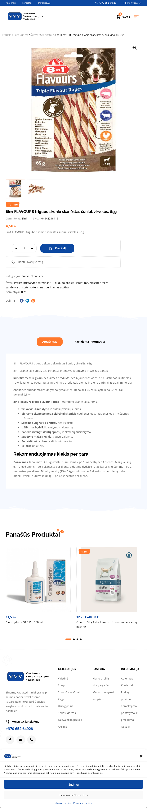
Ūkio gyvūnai (66, 706)
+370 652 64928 (19, 728)
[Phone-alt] (31, 739)
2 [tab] (74, 639)
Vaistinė (63, 678)
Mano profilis (101, 678)
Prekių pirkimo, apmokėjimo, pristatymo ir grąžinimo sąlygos (129, 709)
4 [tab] (81, 639)
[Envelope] (20, 739)
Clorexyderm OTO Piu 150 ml (24, 622)
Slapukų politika (63, 803)
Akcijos (62, 727)
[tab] (49, 341)
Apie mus (127, 678)
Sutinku (74, 784)
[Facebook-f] (10, 739)
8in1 (24, 218)
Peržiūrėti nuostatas (74, 795)
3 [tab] (77, 639)
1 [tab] (68, 639)
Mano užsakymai (103, 692)
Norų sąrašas (101, 685)
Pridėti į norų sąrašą (29, 262)
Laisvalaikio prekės (70, 720)
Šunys (34, 35)
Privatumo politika (82, 803)
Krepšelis (99, 699)
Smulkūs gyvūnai (69, 692)
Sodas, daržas (67, 713)
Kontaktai (127, 685)
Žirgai (61, 699)
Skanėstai (46, 35)
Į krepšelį (59, 248)
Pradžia (6, 35)
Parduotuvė (21, 35)
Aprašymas (49, 341)
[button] (141, 756)
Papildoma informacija (90, 341)
